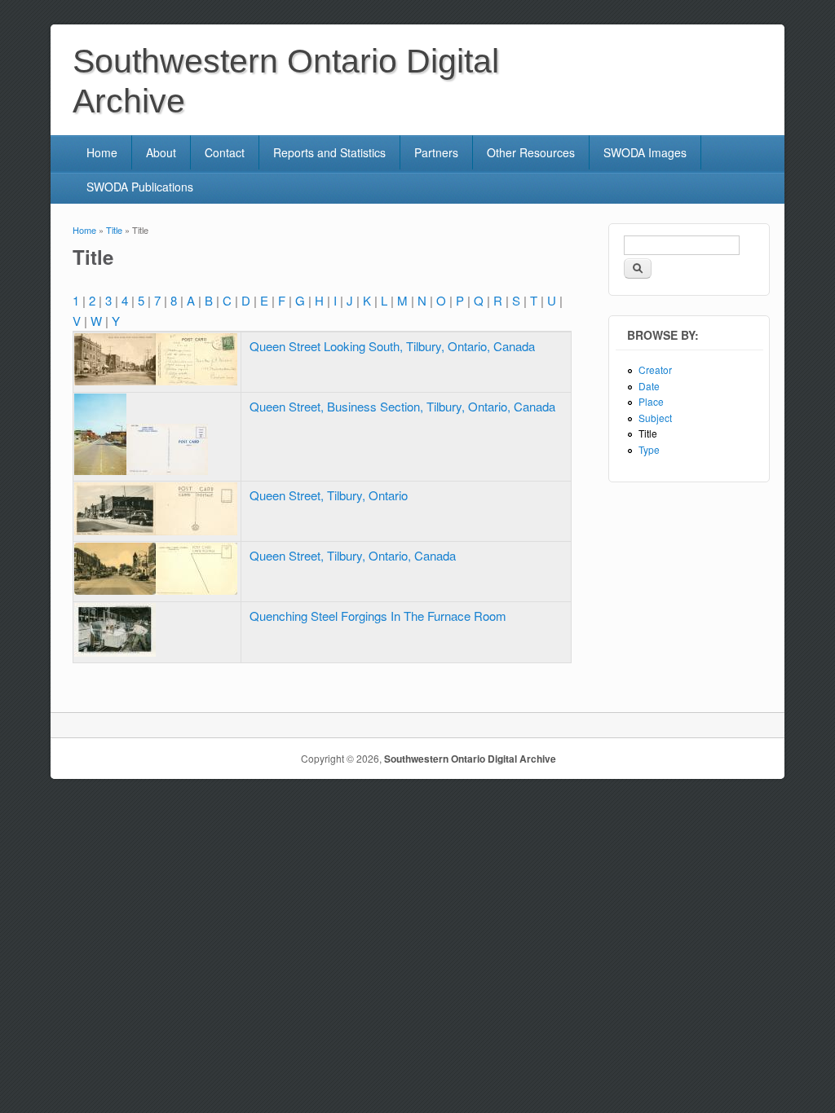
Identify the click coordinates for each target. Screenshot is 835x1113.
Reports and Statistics (329, 152)
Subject (655, 418)
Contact (225, 152)
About (161, 152)
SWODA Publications (139, 186)
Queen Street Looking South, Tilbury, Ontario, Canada (392, 345)
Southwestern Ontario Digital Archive (470, 758)
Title (114, 229)
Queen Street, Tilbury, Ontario (329, 495)
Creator (655, 369)
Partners (436, 152)
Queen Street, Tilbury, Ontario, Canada (353, 555)
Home (101, 152)
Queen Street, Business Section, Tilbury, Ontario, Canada (402, 406)
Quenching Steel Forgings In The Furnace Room (378, 615)
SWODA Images (645, 152)
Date (649, 386)
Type (649, 449)
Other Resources (531, 152)
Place (651, 401)
